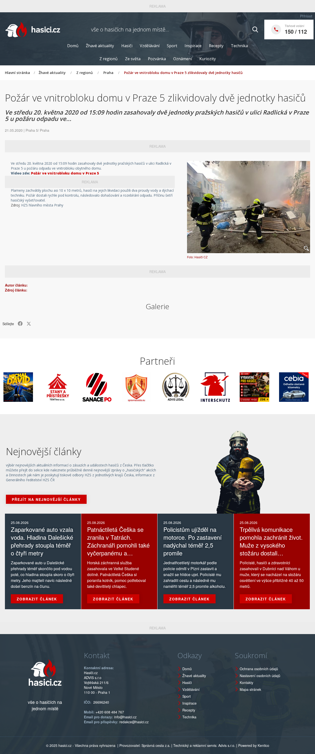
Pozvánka (157, 58)
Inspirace (193, 45)
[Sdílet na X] (28, 323)
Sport (172, 45)
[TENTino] (41, 387)
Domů (73, 45)
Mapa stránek (250, 689)
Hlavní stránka (17, 72)
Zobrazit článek (37, 598)
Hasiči (126, 45)
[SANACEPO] (81, 387)
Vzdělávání (149, 45)
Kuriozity (207, 58)
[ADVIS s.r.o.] (159, 387)
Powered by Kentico (253, 745)
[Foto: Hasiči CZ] (248, 207)
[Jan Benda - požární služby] (238, 387)
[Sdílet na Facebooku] (20, 323)
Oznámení (182, 58)
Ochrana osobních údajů (259, 668)
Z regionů (108, 58)
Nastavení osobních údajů (260, 675)
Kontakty (246, 682)
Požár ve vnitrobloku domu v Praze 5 (65, 173)
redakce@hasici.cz (134, 721)
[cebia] (278, 387)
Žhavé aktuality (100, 45)
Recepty (216, 45)
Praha (108, 72)
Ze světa (133, 58)
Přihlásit (306, 16)
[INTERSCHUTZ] (199, 387)
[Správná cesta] (120, 387)
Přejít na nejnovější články (46, 499)
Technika (239, 45)
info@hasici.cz (125, 716)
